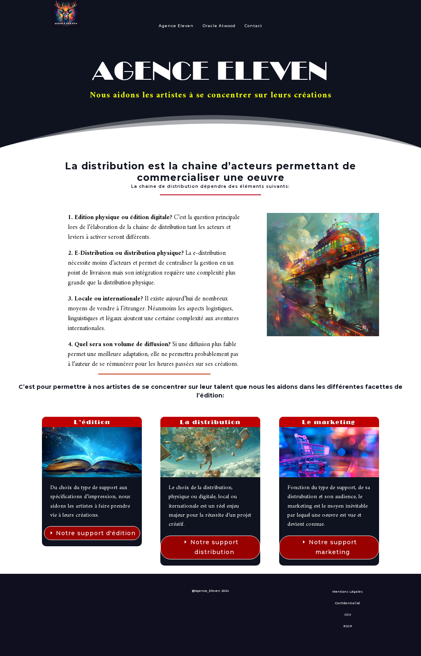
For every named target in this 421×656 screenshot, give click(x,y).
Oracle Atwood (219, 25)
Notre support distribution (214, 547)
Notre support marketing (333, 547)
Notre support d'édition (96, 533)
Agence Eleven (176, 25)
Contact (253, 25)
